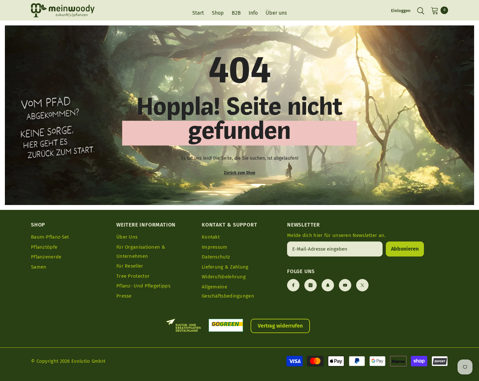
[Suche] (420, 10)
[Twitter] (362, 285)
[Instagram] (310, 285)
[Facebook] (293, 285)
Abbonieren (405, 249)
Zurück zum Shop (239, 172)
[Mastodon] (328, 285)
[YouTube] (345, 285)
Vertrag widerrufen (280, 326)
